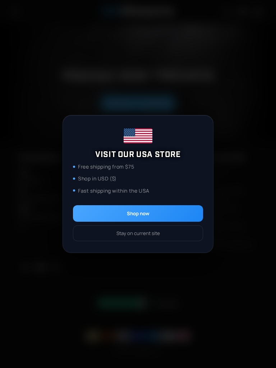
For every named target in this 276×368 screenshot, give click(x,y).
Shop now (138, 213)
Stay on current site (138, 233)
